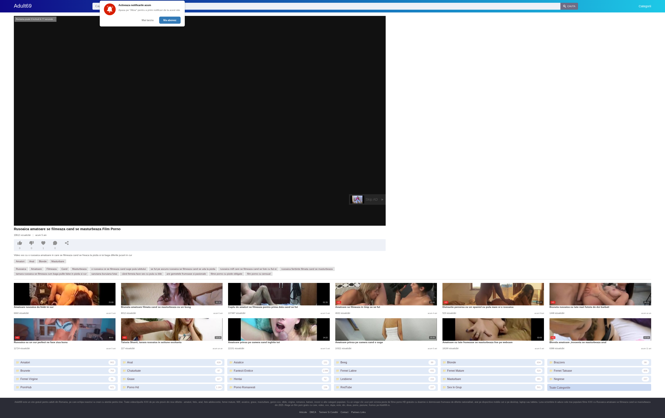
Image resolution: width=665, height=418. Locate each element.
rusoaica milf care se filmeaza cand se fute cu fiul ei (248, 269)
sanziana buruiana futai (104, 273)
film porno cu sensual (259, 273)
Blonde (43, 261)
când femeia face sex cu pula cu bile (142, 273)
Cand (64, 269)
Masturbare (57, 261)
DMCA (313, 412)
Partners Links (358, 412)
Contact (344, 412)
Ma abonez (169, 20)
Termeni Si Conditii (328, 412)
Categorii (645, 6)
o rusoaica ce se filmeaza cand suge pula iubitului (118, 269)
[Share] (66, 243)
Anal (31, 261)
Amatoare (36, 269)
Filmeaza (52, 269)
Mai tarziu (148, 20)
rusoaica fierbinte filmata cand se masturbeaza (307, 269)
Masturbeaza (79, 269)
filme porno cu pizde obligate (226, 273)
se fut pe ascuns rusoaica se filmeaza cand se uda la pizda (183, 269)
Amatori (20, 261)
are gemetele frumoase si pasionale (186, 273)
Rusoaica (21, 269)
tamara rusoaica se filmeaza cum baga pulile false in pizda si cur (51, 273)
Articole (303, 412)
